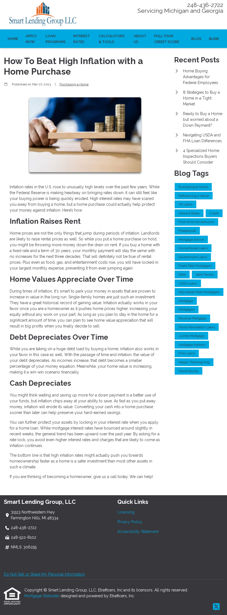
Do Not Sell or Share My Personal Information (44, 574)
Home (13, 39)
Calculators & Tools (112, 39)
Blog (196, 39)
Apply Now (31, 39)
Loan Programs (56, 39)
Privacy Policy (129, 522)
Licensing (126, 512)
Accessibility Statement (138, 531)
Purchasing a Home (74, 84)
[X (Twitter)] (216, 607)
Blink (214, 39)
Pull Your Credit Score (166, 39)
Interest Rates (81, 39)
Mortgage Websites (42, 596)
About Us (140, 39)
